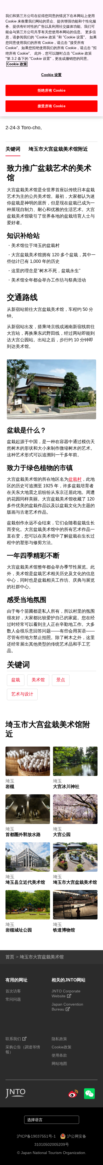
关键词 (12, 149)
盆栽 (15, 679)
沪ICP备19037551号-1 (36, 1136)
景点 (60, 679)
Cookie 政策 (17, 64)
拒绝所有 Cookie (51, 90)
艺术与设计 (22, 694)
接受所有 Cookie (51, 106)
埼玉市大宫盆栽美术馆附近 (58, 149)
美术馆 (38, 679)
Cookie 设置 (51, 75)
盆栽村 (75, 479)
